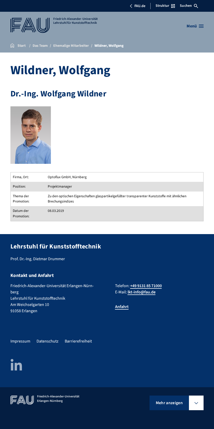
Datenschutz (47, 341)
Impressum (20, 341)
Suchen (186, 5)
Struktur (162, 5)
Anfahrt (122, 307)
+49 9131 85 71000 (146, 286)
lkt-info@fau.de (142, 292)
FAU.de (139, 6)
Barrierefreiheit (78, 341)
